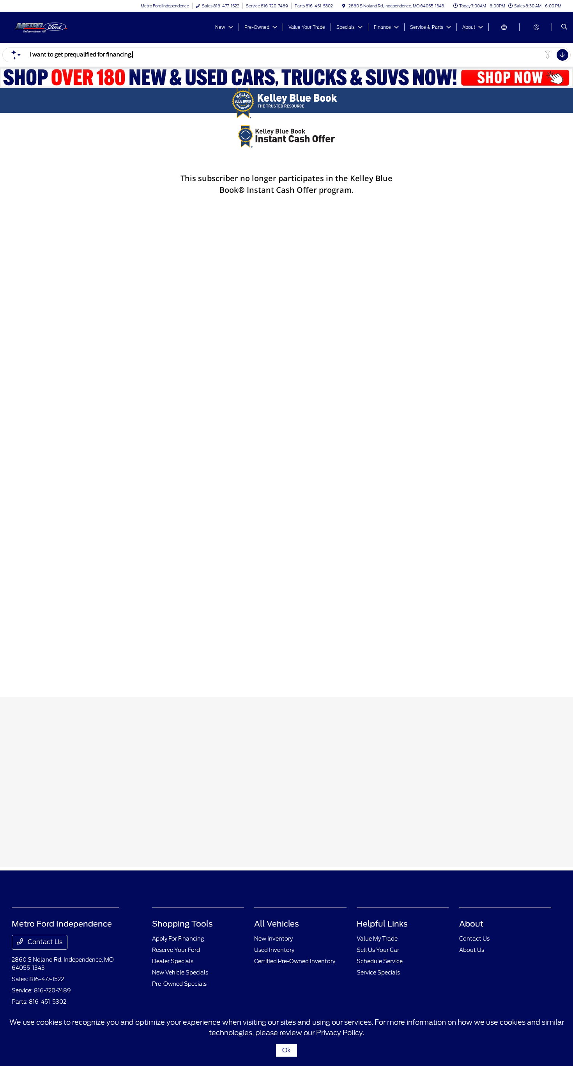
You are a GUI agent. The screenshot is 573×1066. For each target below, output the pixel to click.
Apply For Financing (178, 939)
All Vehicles (276, 924)
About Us (471, 950)
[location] (343, 6)
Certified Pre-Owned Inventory (294, 961)
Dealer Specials (172, 961)
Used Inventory (274, 950)
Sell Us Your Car (378, 950)
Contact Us (44, 942)
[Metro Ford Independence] (47, 26)
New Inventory (273, 939)
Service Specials (378, 972)
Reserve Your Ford (176, 950)
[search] (564, 27)
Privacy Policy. (340, 1033)
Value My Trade (377, 939)
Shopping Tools (182, 924)
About (471, 924)
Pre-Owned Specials (179, 984)
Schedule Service (380, 961)
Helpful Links (382, 924)
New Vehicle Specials (180, 972)
